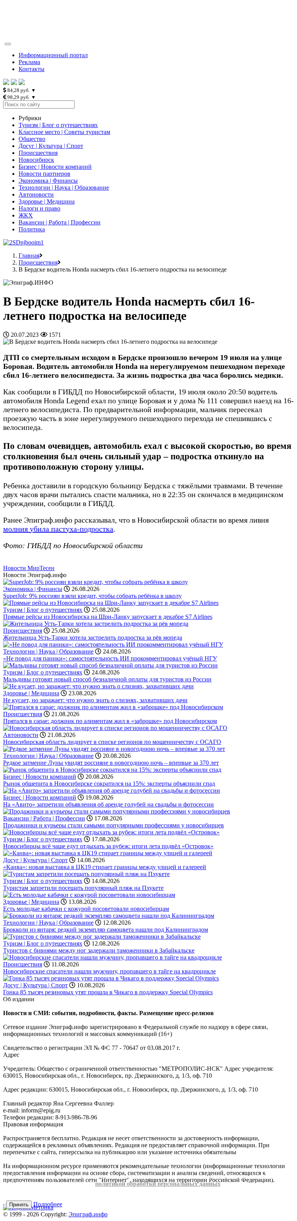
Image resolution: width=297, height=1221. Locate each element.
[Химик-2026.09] (23, 242)
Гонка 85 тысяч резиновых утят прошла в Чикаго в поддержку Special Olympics (108, 992)
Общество (32, 139)
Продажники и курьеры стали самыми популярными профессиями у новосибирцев (113, 825)
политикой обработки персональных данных (157, 1183)
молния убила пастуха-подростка (58, 529)
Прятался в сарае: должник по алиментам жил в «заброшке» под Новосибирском (110, 721)
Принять (19, 1204)
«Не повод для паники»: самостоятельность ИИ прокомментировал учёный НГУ (110, 658)
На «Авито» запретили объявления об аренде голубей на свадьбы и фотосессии (108, 804)
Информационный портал (53, 55)
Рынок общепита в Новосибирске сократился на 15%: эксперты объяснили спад (109, 783)
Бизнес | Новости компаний (55, 166)
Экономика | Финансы (48, 180)
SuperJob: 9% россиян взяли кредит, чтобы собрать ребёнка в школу (92, 596)
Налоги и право (39, 208)
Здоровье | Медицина (47, 201)
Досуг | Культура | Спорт (51, 146)
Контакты (31, 69)
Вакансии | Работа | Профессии (60, 222)
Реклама (29, 62)
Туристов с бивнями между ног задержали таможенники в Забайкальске (99, 950)
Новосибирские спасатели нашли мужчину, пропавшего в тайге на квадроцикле (109, 971)
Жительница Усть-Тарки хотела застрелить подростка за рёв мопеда (92, 637)
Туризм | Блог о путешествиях (58, 125)
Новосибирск (36, 159)
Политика (32, 229)
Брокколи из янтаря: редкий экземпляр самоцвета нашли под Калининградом (105, 929)
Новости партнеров (44, 173)
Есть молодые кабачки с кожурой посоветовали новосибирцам (86, 908)
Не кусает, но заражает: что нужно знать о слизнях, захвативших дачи (95, 700)
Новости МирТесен (29, 568)
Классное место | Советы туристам (64, 132)
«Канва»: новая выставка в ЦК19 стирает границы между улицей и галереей (104, 867)
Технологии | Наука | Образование (64, 187)
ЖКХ (26, 215)
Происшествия (38, 152)
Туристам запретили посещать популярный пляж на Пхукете (83, 888)
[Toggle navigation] (8, 44)
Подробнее (47, 1204)
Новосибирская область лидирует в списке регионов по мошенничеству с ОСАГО (112, 742)
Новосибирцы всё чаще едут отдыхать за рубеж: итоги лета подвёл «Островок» (108, 846)
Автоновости (36, 194)
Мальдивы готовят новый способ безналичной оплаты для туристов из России (107, 679)
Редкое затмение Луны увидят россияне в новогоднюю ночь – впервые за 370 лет (111, 762)
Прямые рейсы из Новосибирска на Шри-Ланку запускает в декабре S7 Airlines (107, 616)
